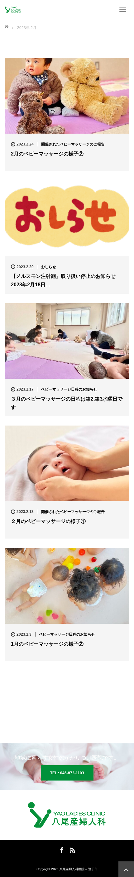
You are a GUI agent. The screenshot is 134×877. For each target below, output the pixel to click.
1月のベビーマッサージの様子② (47, 644)
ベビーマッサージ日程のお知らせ (69, 389)
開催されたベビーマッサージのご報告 (73, 144)
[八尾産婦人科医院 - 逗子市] (14, 9)
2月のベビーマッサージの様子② (47, 153)
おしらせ (48, 267)
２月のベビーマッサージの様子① (48, 521)
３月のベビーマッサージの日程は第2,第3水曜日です (66, 403)
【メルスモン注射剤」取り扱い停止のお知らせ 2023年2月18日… (63, 280)
